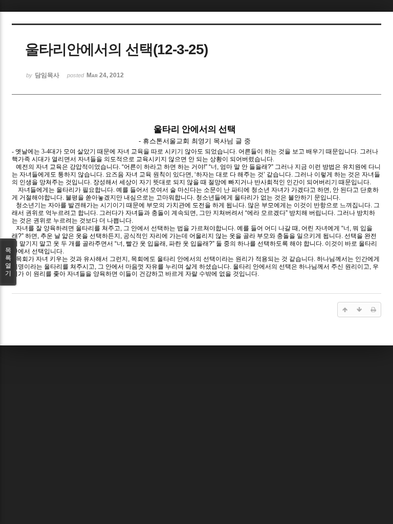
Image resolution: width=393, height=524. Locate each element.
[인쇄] (373, 309)
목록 (8, 262)
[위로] (345, 309)
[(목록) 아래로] (359, 309)
